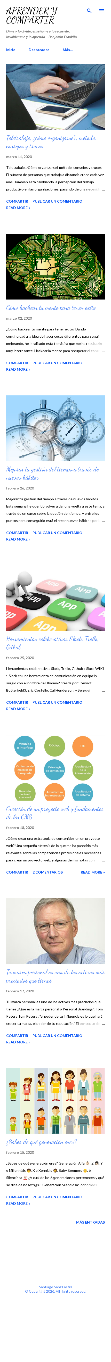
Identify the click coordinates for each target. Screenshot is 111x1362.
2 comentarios (48, 872)
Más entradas (90, 1222)
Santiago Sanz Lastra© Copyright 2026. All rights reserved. (55, 1289)
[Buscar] (89, 9)
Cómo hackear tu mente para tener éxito (51, 307)
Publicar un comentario (57, 201)
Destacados (39, 49)
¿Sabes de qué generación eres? (41, 1141)
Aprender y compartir (31, 15)
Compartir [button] (17, 201)
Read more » (18, 207)
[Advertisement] (55, 1250)
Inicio (10, 49)
